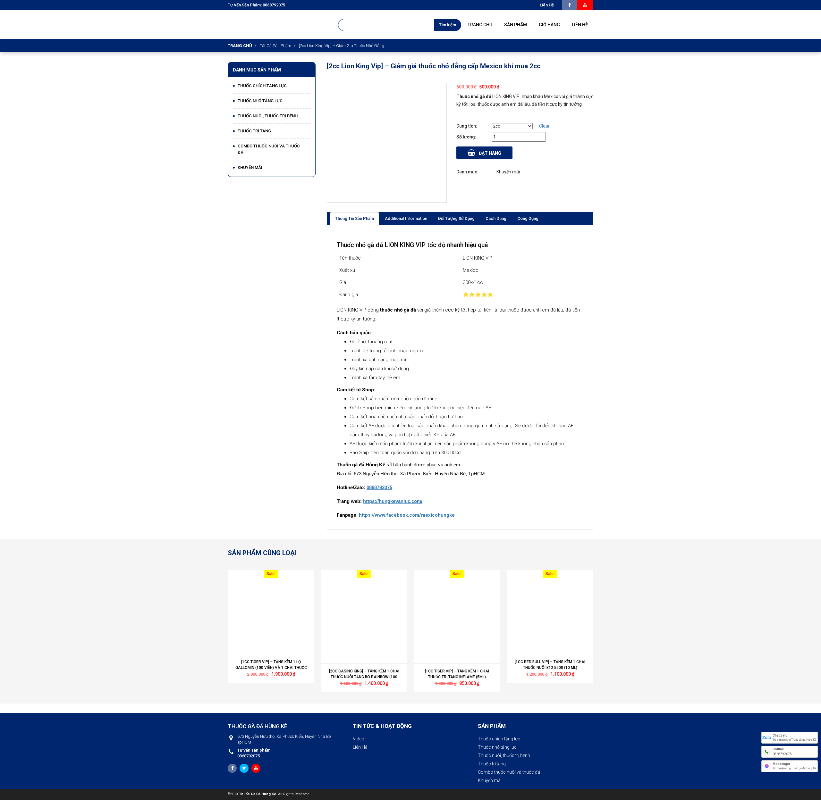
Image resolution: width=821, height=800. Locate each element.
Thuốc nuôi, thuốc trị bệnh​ (268, 115)
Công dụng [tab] (527, 218)
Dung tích (466, 126)
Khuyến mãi (250, 167)
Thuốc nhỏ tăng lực (260, 100)
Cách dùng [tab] (496, 218)
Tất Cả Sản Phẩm (275, 45)
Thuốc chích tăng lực (262, 85)
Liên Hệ (360, 747)
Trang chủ (240, 45)
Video (358, 738)
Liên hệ (547, 5)
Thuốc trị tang (254, 131)
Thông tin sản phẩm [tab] (354, 218)
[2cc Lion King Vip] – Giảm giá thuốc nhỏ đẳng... (343, 45)
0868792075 (254, 753)
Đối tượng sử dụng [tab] (456, 218)
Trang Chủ (480, 24)
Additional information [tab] (406, 218)
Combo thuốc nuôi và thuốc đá (269, 149)
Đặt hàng (489, 153)
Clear (544, 126)
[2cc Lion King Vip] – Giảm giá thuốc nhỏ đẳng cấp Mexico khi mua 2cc (433, 66)
